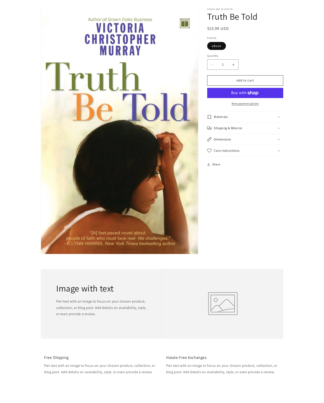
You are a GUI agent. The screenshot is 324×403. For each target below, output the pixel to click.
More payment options (245, 103)
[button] (245, 116)
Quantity (212, 56)
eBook (216, 46)
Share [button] (216, 164)
